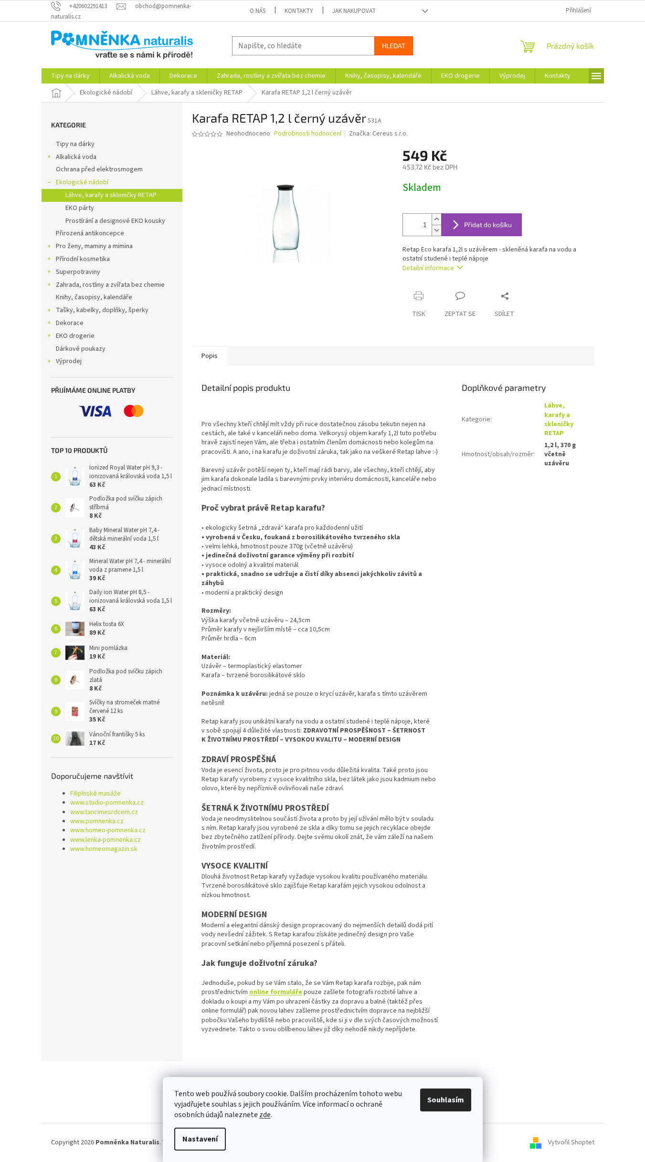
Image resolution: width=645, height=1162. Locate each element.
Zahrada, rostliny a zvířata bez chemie (110, 285)
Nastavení (200, 1139)
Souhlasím (445, 1100)
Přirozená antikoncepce (90, 233)
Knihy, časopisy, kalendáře (94, 297)
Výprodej (69, 361)
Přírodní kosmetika (83, 259)
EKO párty (79, 208)
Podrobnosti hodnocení (307, 133)
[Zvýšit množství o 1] (436, 219)
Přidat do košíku (488, 224)
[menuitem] (70, 76)
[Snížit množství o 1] (436, 230)
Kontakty (299, 11)
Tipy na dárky (75, 144)
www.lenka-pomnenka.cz (105, 840)
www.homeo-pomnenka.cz (108, 830)
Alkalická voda (76, 157)
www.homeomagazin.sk (103, 849)
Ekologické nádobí (82, 182)
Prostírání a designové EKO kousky (115, 221)
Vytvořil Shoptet (571, 1142)
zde (265, 1115)
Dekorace (70, 323)
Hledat (393, 46)
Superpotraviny (78, 272)
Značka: (378, 133)
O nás (257, 11)
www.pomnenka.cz (97, 821)
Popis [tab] (209, 356)
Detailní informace (428, 268)
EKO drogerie (75, 336)
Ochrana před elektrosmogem (99, 169)
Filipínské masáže (95, 793)
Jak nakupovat (354, 11)
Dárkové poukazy (81, 349)
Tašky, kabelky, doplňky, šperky (102, 310)
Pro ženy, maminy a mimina (94, 246)
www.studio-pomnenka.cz (107, 802)
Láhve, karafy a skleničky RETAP (111, 195)
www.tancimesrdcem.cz (104, 812)
